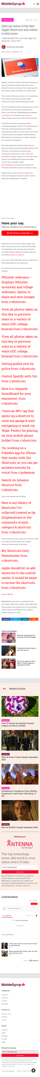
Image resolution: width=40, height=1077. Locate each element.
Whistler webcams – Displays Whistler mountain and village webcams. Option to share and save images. (18, 287)
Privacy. (19, 1071)
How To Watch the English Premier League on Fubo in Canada (18, 724)
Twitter (15, 619)
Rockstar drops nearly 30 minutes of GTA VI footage (26, 636)
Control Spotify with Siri (19, 376)
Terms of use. (26, 1071)
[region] (20, 929)
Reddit (10, 594)
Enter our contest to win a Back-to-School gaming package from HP (26, 663)
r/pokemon (27, 472)
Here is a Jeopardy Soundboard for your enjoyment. (16, 393)
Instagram (5, 1036)
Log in (30, 900)
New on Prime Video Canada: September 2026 (20, 758)
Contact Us (5, 995)
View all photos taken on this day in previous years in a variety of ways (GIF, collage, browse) (20, 319)
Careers (4, 1020)
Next (36, 20)
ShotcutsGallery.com (9, 165)
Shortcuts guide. (31, 118)
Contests (4, 1001)
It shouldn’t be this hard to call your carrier (26, 649)
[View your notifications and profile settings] (36, 916)
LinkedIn (24, 619)
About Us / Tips (6, 1014)
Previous (29, 20)
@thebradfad (19, 47)
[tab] (7, 915)
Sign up (35, 900)
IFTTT (24, 126)
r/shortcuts (17, 302)
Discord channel (24, 173)
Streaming (5, 754)
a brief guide (6, 115)
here (18, 612)
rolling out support (17, 254)
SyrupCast (5, 998)
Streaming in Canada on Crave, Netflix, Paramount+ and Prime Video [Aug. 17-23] (19, 793)
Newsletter (5, 1004)
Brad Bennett (11, 47)
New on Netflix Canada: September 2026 (20, 827)
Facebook (6, 619)
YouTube (4, 1039)
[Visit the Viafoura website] (34, 960)
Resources (7, 20)
